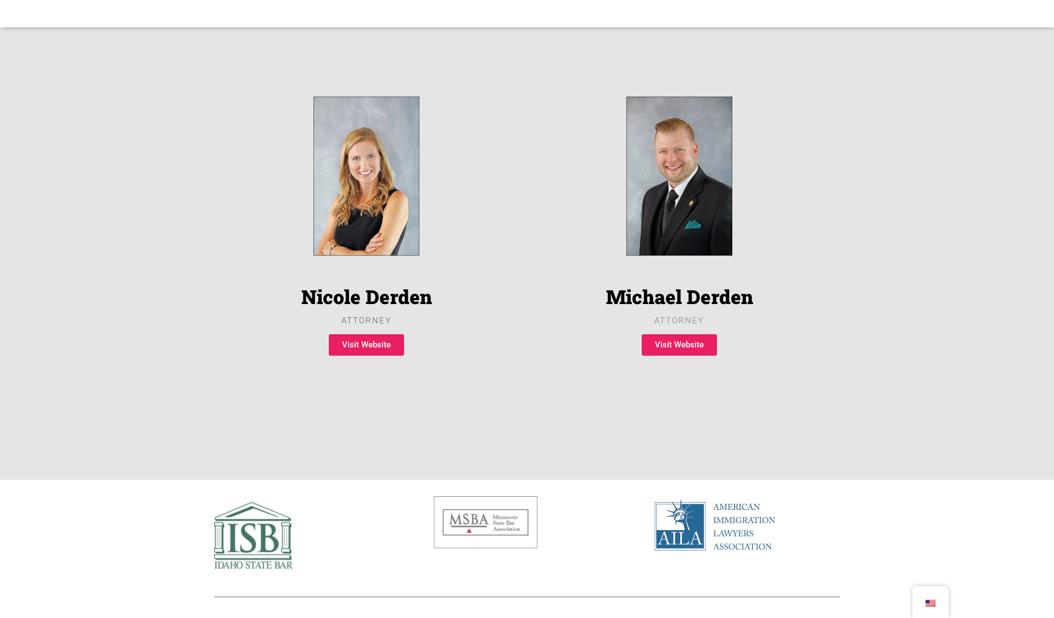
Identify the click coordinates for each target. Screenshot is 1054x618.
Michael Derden (679, 296)
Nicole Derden (366, 296)
